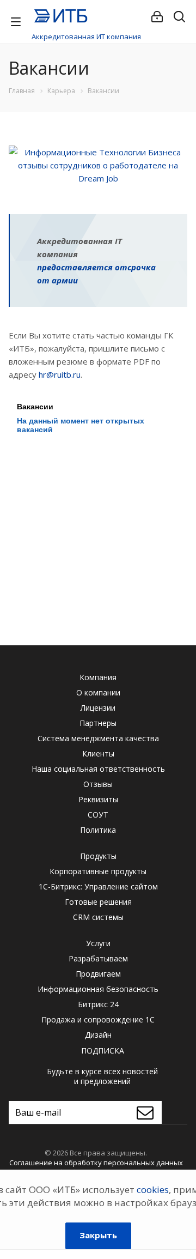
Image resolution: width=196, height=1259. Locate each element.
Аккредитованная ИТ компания (86, 36)
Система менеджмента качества (98, 738)
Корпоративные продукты (98, 871)
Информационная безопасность (98, 989)
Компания (98, 677)
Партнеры (98, 723)
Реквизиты (98, 799)
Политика (98, 830)
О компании (98, 692)
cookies (153, 1189)
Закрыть (98, 1235)
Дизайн (98, 1035)
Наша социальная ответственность (98, 769)
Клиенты (98, 753)
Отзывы (98, 784)
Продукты (98, 856)
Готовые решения (98, 902)
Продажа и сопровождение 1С (98, 1019)
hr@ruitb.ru (60, 374)
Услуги (98, 943)
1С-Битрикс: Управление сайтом (98, 886)
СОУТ (98, 814)
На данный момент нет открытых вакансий (80, 425)
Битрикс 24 (98, 1004)
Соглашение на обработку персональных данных (96, 1162)
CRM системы (98, 917)
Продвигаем (98, 974)
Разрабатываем (98, 958)
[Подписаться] (148, 1112)
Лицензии (98, 708)
